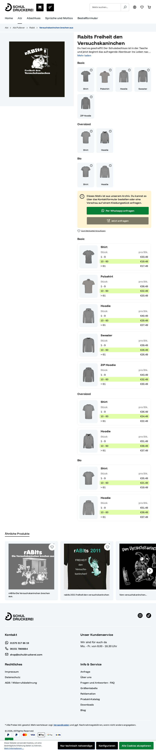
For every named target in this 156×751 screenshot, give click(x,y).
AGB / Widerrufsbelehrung (21, 682)
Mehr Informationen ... (14, 748)
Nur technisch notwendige (76, 745)
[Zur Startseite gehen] (19, 7)
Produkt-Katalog (90, 699)
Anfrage (85, 671)
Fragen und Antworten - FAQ (97, 682)
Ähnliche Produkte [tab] (17, 533)
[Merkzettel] (142, 7)
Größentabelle (89, 688)
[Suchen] (125, 7)
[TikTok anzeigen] (148, 616)
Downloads (87, 704)
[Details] (91, 70)
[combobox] (105, 7)
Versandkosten (61, 725)
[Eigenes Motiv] (50, 7)
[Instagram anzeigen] (140, 616)
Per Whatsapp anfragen (120, 210)
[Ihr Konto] (134, 7)
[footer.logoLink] (19, 616)
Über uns (85, 677)
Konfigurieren (107, 745)
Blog (83, 710)
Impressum (12, 671)
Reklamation (88, 693)
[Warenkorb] (149, 7)
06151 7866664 (19, 648)
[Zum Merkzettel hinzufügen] (52, 547)
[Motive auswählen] (40, 7)
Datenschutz (12, 677)
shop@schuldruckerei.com (26, 654)
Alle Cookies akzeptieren (136, 745)
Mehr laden (84, 55)
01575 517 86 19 (19, 642)
